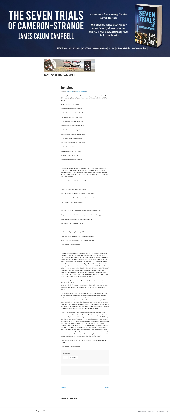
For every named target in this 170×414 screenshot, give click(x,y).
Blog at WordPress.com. (43, 411)
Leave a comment (65, 378)
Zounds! (106, 387)
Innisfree (63, 387)
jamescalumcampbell (60, 75)
